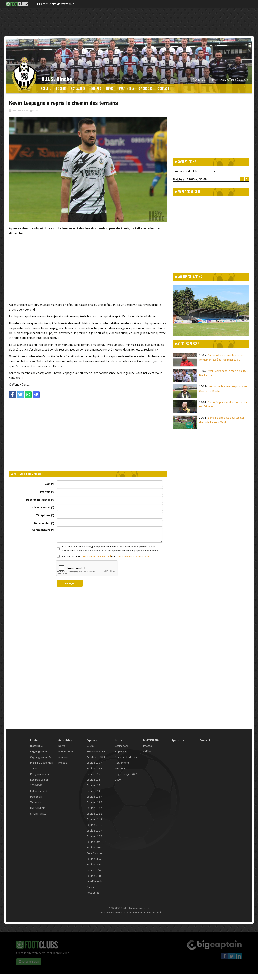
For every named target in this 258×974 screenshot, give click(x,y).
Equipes (96, 89)
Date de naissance (38, 499)
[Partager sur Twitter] (20, 394)
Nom (47, 484)
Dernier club (42, 523)
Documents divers (126, 757)
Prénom (45, 491)
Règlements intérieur (122, 765)
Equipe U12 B (94, 813)
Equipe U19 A (94, 763)
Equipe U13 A (94, 796)
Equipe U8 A (94, 859)
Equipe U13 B (94, 802)
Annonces (64, 757)
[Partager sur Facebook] (12, 394)
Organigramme (39, 751)
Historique (36, 746)
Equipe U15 (93, 785)
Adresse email (41, 507)
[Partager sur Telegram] (36, 394)
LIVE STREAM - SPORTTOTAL (38, 810)
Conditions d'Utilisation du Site (133, 556)
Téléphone (43, 515)
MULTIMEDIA (126, 89)
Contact (163, 89)
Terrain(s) (36, 802)
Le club (61, 89)
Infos (110, 89)
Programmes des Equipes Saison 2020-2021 (40, 779)
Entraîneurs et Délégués (38, 793)
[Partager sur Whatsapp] (28, 394)
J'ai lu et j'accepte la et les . (105, 556)
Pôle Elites (93, 892)
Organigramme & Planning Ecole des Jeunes (41, 762)
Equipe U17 (93, 774)
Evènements (66, 751)
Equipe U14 (93, 791)
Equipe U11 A (94, 819)
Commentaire (41, 530)
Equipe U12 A (94, 808)
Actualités (78, 89)
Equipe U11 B (94, 825)
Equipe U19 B (94, 768)
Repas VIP (121, 751)
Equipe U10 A (94, 830)
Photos (147, 746)
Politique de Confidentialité (97, 556)
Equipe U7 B (94, 876)
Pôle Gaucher (95, 853)
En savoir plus (30, 962)
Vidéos (147, 751)
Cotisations (122, 746)
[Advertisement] (129, 21)
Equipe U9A (93, 842)
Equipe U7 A (94, 870)
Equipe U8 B (94, 864)
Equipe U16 (93, 779)
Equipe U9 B (94, 847)
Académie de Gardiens (95, 884)
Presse (62, 763)
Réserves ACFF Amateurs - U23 (96, 754)
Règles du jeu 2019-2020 (126, 776)
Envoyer (70, 583)
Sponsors (146, 89)
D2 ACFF (91, 746)
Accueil (46, 89)
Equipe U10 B (94, 836)
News (35, 110)
